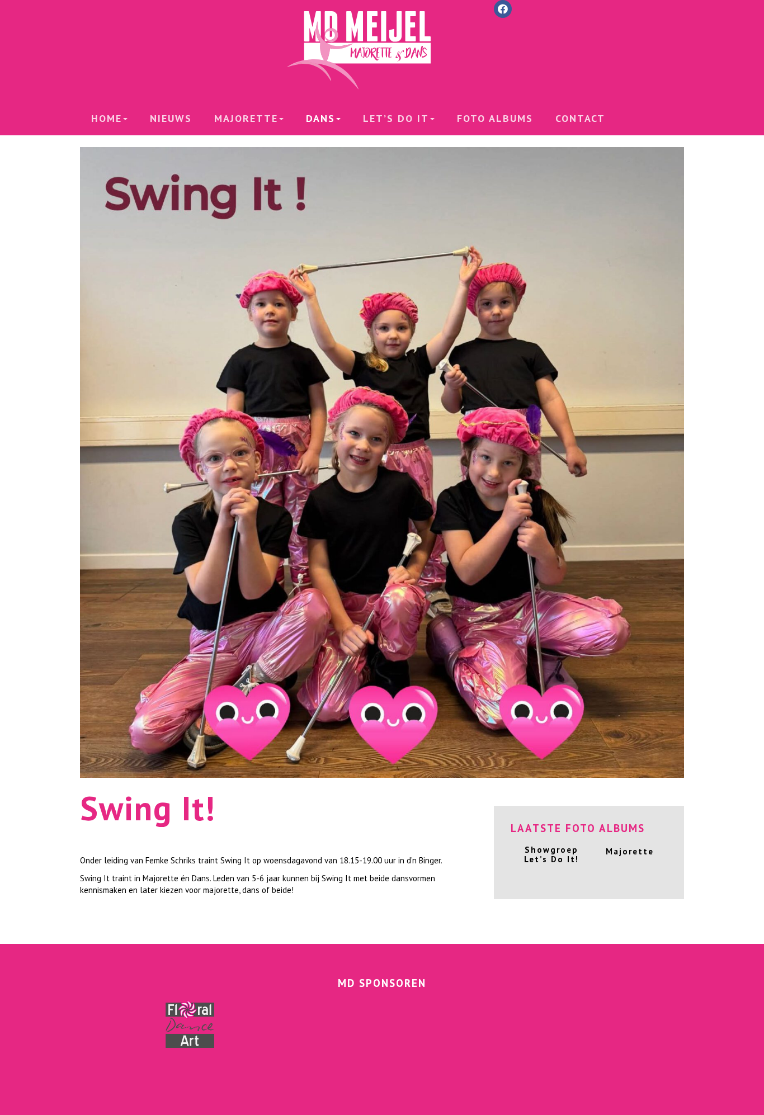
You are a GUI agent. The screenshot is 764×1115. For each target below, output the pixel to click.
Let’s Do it (396, 118)
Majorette (246, 118)
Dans (320, 118)
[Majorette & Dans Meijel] (382, 50)
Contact (580, 118)
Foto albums (495, 118)
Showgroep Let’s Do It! (551, 854)
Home (106, 118)
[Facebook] (503, 9)
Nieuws (171, 118)
